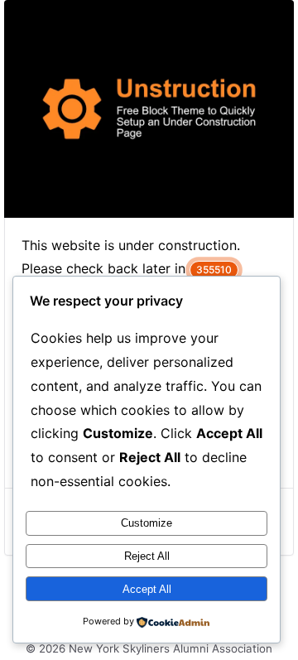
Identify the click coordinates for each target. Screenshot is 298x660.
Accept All (147, 589)
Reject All (147, 556)
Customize (146, 523)
